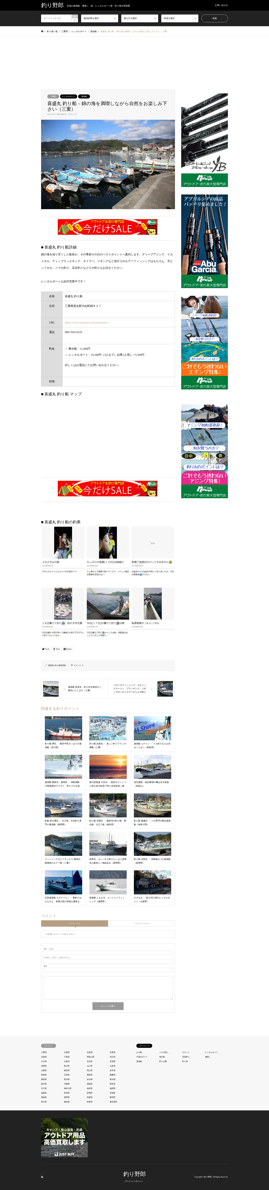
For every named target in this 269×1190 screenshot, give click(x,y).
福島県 (44, 1093)
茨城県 (112, 1093)
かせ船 (139, 1052)
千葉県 (67, 1057)
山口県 (89, 1066)
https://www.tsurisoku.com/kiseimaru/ (86, 322)
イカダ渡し (164, 1052)
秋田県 (67, 1093)
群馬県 (89, 1093)
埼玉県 (112, 1057)
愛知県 (44, 1079)
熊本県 (112, 1084)
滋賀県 (89, 1084)
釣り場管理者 (60, 665)
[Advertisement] (134, 66)
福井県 (89, 1088)
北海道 (44, 1057)
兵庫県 (112, 1052)
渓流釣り (186, 1057)
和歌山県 (90, 1057)
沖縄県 (67, 1084)
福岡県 (112, 1088)
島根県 (44, 1075)
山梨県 (44, 1070)
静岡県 (112, 1097)
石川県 (44, 1088)
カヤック (186, 1052)
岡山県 (89, 1070)
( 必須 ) (49, 949)
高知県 (67, 1102)
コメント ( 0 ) (74, 923)
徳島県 (89, 1075)
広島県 (67, 1075)
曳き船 (162, 1057)
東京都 (112, 1079)
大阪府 (67, 1061)
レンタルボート (68, 96)
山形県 (112, 1066)
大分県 (44, 1061)
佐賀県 (89, 1052)
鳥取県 (89, 1102)
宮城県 (112, 1061)
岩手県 (112, 1070)
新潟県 (67, 1079)
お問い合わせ (221, 5)
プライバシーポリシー (133, 1181)
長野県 (67, 1097)
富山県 (67, 1066)
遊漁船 (84, 96)
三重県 (53, 96)
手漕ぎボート (142, 1057)
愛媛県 (112, 1075)
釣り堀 (185, 1061)
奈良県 (89, 1061)
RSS (42, 1177)
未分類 (89, 1079)
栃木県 (44, 1084)
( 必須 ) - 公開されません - (58, 957)
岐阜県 (67, 1070)
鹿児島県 (113, 1102)
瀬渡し (208, 1057)
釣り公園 (163, 1061)
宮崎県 (44, 1066)
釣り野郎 (134, 1174)
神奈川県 (67, 1088)
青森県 (89, 1097)
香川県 (44, 1102)
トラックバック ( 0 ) (141, 923)
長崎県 (44, 1097)
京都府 (67, 1052)
